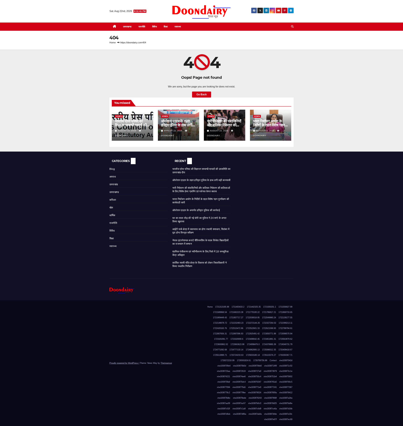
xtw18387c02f (223, 408)
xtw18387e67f (270, 419)
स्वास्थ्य (178, 26)
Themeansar (166, 363)
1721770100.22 (253, 312)
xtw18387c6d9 (254, 408)
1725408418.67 (285, 349)
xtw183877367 (285, 387)
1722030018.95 (253, 317)
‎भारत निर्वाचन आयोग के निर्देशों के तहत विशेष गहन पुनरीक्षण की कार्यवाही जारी (269, 125)
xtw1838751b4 (270, 376)
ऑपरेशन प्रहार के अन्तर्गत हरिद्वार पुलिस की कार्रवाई (196, 210)
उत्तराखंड (113, 184)
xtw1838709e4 (223, 366)
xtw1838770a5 (239, 387)
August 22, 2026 (127, 131)
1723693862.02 (221, 344)
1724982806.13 (253, 349)
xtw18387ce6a (270, 408)
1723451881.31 (269, 339)
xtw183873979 (270, 371)
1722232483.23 (236, 323)
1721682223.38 (236, 312)
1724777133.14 (236, 349)
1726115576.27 (269, 355)
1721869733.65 (285, 312)
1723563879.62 (285, 339)
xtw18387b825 (270, 403)
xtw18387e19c (285, 414)
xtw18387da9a (255, 414)
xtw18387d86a (239, 414)
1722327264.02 (269, 323)
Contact (273, 360)
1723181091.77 (221, 339)
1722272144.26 (253, 323)
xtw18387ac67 (239, 403)
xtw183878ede (239, 398)
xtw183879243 (255, 398)
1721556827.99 (285, 307)
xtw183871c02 (285, 366)
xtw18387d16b (285, 408)
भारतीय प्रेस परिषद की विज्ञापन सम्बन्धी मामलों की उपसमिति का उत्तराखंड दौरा (132, 125)
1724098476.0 (253, 344)
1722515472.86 (236, 328)
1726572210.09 (227, 360)
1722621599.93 (269, 328)
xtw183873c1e (285, 371)
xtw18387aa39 (223, 403)
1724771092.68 (220, 349)
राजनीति (142, 26)
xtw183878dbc (223, 398)
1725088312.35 (269, 349)
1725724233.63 (236, 355)
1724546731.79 (285, 344)
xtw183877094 (223, 387)
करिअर (112, 200)
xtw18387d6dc (223, 414)
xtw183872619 (239, 371)
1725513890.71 (220, 355)
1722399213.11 (285, 323)
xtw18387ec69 (285, 419)
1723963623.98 (237, 344)
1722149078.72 (220, 323)
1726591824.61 (244, 360)
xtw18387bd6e (285, 403)
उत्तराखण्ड (127, 26)
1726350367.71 (285, 355)
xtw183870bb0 (255, 366)
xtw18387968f (270, 398)
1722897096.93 (236, 333)
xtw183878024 (254, 392)
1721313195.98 (222, 307)
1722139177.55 (285, 317)
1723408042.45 (253, 339)
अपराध (112, 176)
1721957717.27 (236, 317)
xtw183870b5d (239, 366)
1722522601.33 (253, 328)
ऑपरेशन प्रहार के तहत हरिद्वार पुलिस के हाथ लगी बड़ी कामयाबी (176, 125)
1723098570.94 (285, 333)
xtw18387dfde (270, 414)
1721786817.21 (269, 312)
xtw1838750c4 (254, 376)
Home (112, 42)
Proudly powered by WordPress (124, 363)
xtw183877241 (270, 387)
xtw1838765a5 (270, 382)
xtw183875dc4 (239, 382)
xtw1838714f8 (270, 366)
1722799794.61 (285, 328)
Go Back (201, 94)
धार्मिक (112, 215)
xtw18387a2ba (285, 398)
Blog (112, 169)
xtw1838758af (223, 382)
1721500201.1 (269, 307)
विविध (154, 26)
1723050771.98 (269, 333)
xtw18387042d (285, 360)
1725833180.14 (253, 355)
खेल (111, 207)
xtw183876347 (254, 382)
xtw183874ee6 (239, 376)
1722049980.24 (269, 317)
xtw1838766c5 (285, 382)
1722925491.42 (253, 333)
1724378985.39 (269, 344)
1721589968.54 (220, 312)
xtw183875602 (285, 376)
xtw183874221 (223, 376)
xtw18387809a (270, 392)
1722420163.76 (220, 328)
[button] (292, 26)
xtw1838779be (239, 392)
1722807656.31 (220, 333)
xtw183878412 (285, 392)
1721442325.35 (254, 307)
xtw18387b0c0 (254, 403)
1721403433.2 (238, 307)
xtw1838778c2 (223, 392)
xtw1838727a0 (254, 371)
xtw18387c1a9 (239, 408)
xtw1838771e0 (254, 387)
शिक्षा (166, 26)
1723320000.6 (236, 339)
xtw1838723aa (223, 371)
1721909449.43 (220, 317)
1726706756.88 (260, 360)
